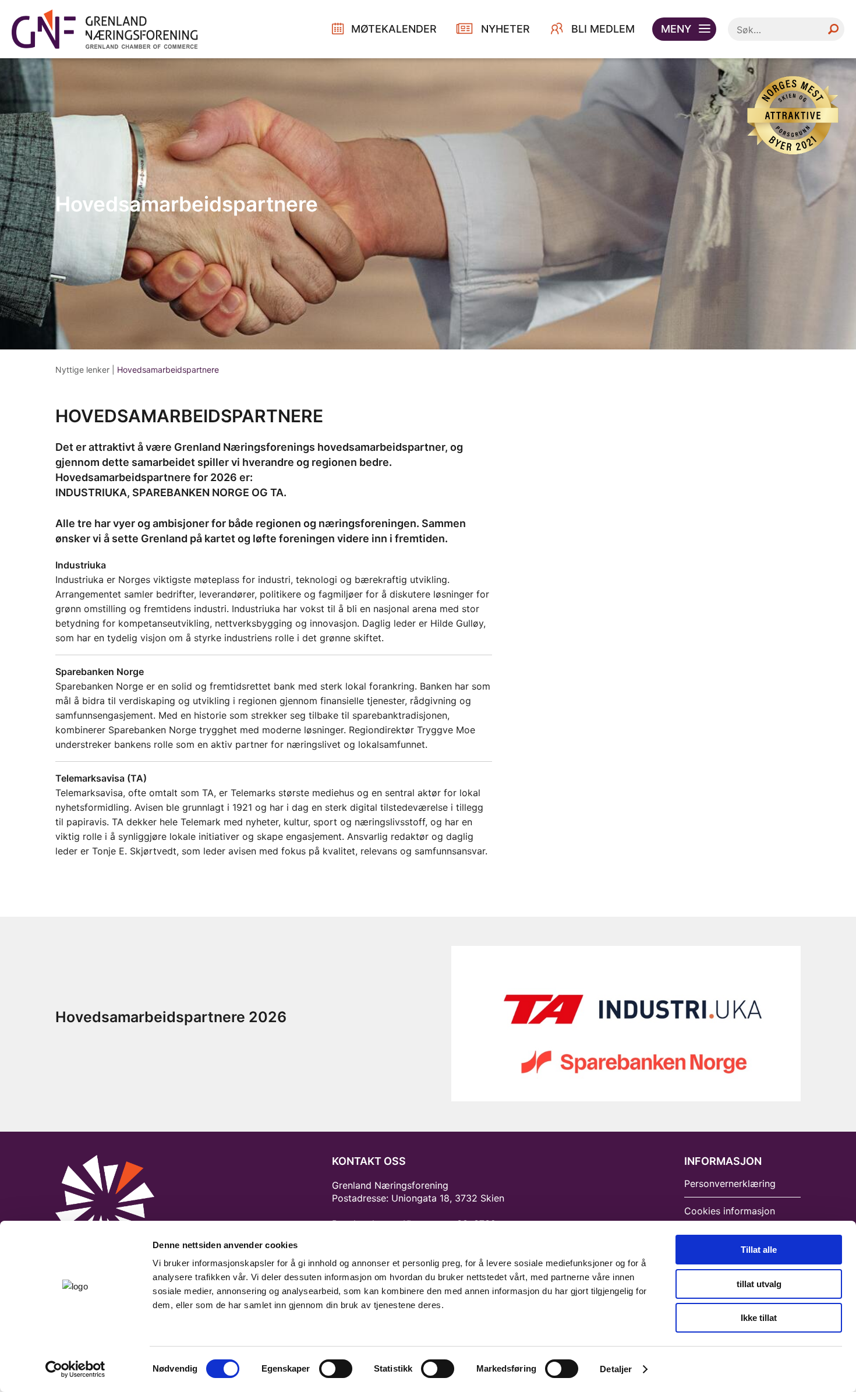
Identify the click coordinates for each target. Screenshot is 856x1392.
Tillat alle (759, 1250)
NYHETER (505, 29)
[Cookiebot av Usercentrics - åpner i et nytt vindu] (75, 1369)
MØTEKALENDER (394, 29)
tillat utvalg (759, 1284)
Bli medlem (603, 29)
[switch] (335, 1368)
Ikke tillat (759, 1318)
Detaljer (616, 1369)
